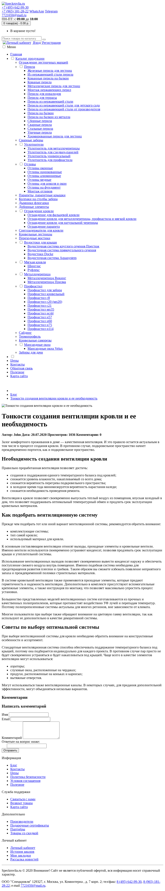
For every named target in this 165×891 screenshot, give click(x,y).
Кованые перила (40, 82)
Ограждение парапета (44, 226)
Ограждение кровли (39, 211)
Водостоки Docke (40, 254)
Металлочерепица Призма (47, 282)
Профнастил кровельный (46, 294)
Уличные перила (40, 132)
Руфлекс (34, 270)
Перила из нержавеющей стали (50, 101)
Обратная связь (21, 368)
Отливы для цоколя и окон (47, 183)
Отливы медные (39, 180)
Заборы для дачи (31, 352)
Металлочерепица (37, 274)
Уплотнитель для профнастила (50, 160)
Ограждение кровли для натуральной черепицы (63, 222)
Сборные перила (40, 121)
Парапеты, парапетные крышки (42, 195)
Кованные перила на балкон (48, 78)
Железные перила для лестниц (50, 70)
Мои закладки (20, 855)
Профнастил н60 (40, 321)
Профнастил (33, 286)
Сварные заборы (31, 140)
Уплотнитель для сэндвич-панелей (53, 152)
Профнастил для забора (45, 290)
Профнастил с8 (39, 298)
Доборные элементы (34, 207)
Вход (36, 42)
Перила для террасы (42, 97)
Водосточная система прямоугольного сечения (62, 250)
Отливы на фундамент (44, 187)
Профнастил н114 (40, 329)
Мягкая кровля (35, 262)
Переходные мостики (34, 238)
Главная (16, 54)
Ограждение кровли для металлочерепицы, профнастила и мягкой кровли (82, 219)
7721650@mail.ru (14, 15)
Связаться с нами (22, 799)
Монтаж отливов (40, 191)
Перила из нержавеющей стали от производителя (64, 109)
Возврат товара (21, 803)
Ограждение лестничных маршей (43, 62)
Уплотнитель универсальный (49, 156)
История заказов (22, 851)
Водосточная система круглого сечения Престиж (63, 246)
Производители (21, 821)
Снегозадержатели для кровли (41, 230)
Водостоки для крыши (40, 242)
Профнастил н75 (40, 325)
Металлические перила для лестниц (54, 86)
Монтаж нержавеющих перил (49, 90)
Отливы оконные (40, 168)
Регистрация (51, 42)
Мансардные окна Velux (45, 348)
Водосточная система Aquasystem (52, 258)
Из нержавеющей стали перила (50, 74)
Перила (29, 67)
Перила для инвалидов (44, 94)
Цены (14, 360)
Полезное (17, 372)
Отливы (30, 164)
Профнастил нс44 (40, 313)
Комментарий (12, 738)
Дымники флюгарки (34, 203)
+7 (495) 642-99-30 (15, 7)
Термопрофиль (30, 336)
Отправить (10, 750)
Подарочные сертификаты (29, 825)
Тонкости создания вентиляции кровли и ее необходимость (53, 398)
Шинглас (34, 266)
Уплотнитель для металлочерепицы (54, 148)
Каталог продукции (29, 58)
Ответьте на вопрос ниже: (21, 741)
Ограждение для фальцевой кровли (53, 215)
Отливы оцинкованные (45, 172)
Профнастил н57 (40, 317)
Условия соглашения (25, 781)
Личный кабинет (22, 848)
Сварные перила (40, 125)
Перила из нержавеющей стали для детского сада (64, 105)
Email (6, 719)
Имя (5, 714)
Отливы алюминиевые (44, 176)
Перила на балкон (41, 113)
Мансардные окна (37, 344)
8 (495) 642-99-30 (129, 881)
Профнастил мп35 (41, 309)
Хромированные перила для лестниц (55, 136)
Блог (13, 394)
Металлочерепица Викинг (47, 278)
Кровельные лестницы (35, 234)
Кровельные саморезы (35, 340)
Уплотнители (34, 144)
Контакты (17, 364)
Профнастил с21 (40, 305)
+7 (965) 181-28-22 (15, 11)
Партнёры (17, 829)
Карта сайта (19, 376)
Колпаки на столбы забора (38, 199)
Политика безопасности (28, 777)
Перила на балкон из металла (49, 117)
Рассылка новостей (24, 859)
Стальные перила (40, 128)
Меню (11, 47)
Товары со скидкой (24, 833)
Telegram (51, 11)
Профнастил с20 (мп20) (45, 302)
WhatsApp (36, 11)
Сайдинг (25, 332)
